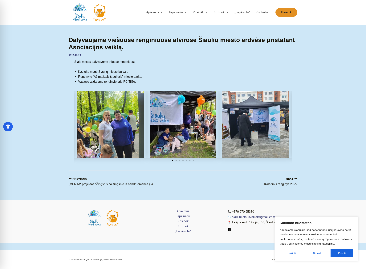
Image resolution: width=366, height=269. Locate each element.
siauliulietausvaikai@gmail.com (253, 217)
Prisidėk (183, 221)
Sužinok (183, 226)
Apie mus (183, 211)
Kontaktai (262, 12)
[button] (161, 12)
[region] (316, 239)
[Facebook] (229, 229)
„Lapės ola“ (242, 12)
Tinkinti (291, 253)
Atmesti (316, 253)
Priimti (342, 253)
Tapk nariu (183, 216)
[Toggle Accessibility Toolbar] (8, 126)
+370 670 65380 (243, 211)
